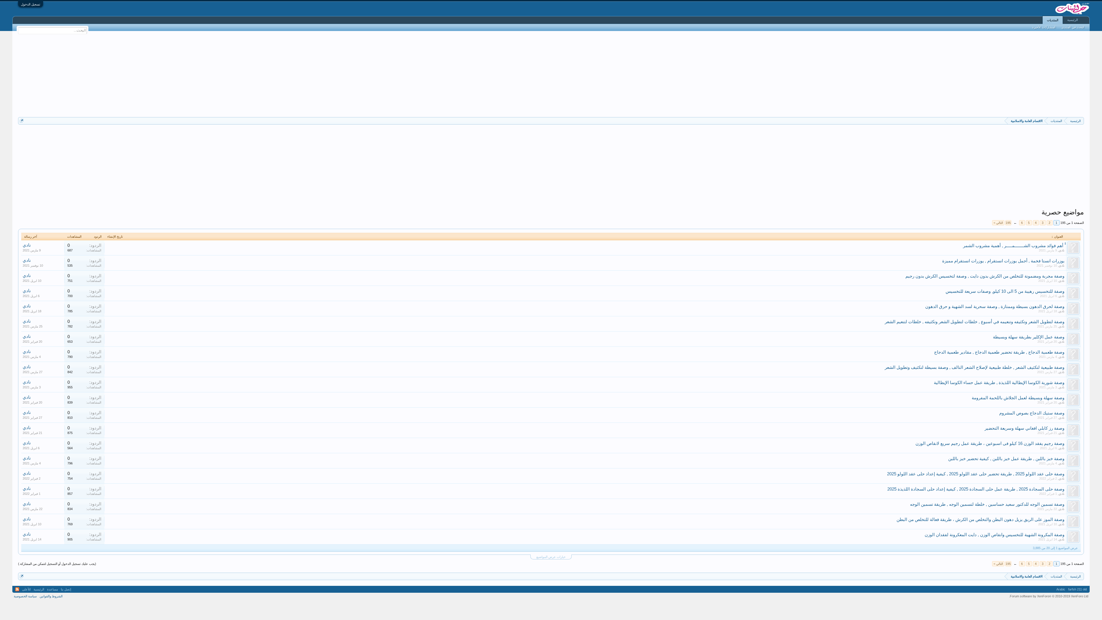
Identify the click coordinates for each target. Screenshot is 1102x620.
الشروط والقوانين (51, 596)
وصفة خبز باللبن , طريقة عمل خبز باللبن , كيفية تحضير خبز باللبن (1006, 458)
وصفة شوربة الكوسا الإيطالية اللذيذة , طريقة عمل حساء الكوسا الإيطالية (999, 382)
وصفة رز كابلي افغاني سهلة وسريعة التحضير (1024, 428)
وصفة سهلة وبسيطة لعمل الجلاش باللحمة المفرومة (1018, 398)
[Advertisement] (551, 74)
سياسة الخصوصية (25, 596)
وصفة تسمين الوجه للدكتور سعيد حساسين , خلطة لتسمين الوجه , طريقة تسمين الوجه (987, 504)
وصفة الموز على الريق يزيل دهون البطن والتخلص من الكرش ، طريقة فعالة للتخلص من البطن (980, 519)
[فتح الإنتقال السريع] (22, 121)
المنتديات (1052, 20)
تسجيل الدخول (30, 4)
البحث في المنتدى (1073, 27)
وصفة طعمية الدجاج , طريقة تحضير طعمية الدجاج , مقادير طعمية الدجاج (999, 352)
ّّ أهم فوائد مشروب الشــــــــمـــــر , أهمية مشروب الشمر (1013, 245)
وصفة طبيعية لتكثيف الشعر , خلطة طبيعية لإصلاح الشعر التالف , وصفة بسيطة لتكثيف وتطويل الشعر (974, 367)
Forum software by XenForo (1048, 596)
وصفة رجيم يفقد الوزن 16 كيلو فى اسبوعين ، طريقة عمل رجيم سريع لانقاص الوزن (989, 443)
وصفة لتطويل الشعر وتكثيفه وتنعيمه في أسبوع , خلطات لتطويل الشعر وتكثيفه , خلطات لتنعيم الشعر (974, 321)
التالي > (998, 222)
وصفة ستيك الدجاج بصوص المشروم (1031, 413)
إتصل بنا (66, 589)
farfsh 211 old (1077, 589)
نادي (1061, 250)
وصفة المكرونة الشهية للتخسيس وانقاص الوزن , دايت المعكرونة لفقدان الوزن (994, 534)
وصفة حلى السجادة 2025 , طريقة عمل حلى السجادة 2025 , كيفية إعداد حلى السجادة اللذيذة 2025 (975, 489)
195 (1008, 222)
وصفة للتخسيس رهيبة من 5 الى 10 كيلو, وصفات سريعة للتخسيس (1005, 291)
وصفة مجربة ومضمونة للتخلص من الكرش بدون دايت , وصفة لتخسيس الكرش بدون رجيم (984, 276)
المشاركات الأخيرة (1044, 27)
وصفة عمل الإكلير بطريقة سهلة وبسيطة (1028, 337)
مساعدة (52, 589)
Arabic (1060, 589)
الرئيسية (1072, 20)
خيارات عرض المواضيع (551, 557)
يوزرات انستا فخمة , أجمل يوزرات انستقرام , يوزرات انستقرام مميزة (1003, 261)
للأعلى (26, 589)
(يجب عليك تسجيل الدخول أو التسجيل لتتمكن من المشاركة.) (57, 563)
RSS (17, 589)
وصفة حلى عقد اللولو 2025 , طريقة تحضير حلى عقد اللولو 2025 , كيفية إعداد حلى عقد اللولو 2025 (975, 474)
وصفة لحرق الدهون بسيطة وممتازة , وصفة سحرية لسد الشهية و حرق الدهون (994, 306)
